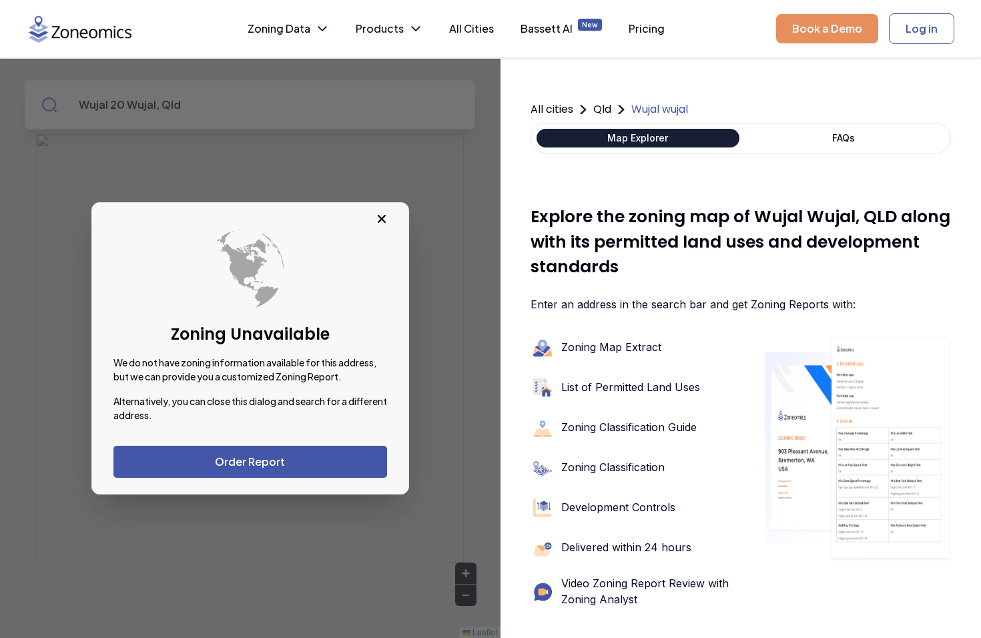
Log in (922, 28)
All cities (552, 109)
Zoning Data (279, 28)
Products (380, 28)
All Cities (471, 28)
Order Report (250, 461)
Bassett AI (559, 28)
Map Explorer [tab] (637, 137)
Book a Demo (827, 28)
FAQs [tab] (843, 137)
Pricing (647, 28)
